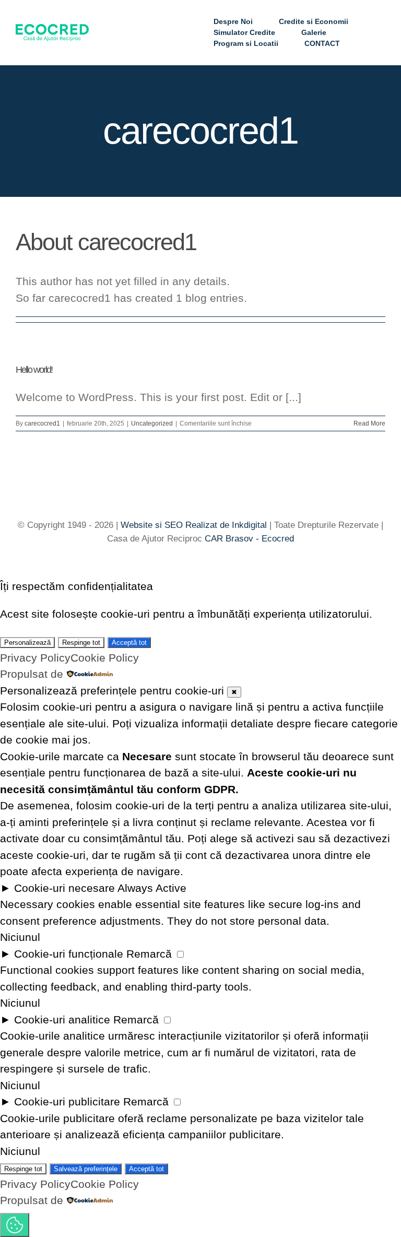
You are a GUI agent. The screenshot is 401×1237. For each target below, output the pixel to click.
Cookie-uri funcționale (68, 954)
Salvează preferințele (85, 1169)
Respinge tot (81, 642)
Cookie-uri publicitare (67, 1101)
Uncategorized (152, 423)
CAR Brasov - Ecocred (249, 539)
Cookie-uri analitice (62, 1020)
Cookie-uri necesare (64, 888)
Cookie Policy (104, 658)
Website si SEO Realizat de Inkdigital (194, 525)
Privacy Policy (35, 658)
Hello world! (34, 369)
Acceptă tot (129, 642)
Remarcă (149, 954)
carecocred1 (42, 423)
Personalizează (27, 642)
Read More (369, 423)
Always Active (151, 888)
